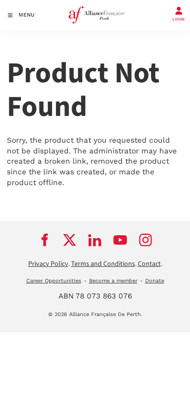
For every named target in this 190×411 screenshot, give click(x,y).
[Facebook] (44, 240)
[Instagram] (145, 240)
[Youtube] (120, 240)
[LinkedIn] (95, 240)
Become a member (113, 281)
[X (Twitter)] (69, 240)
